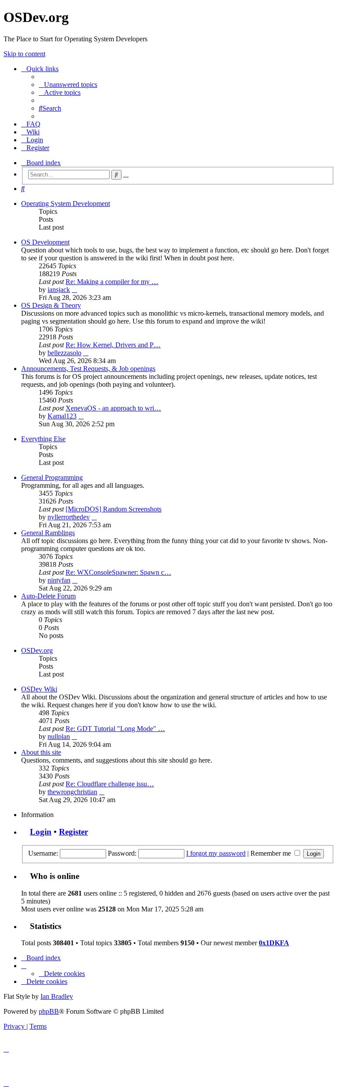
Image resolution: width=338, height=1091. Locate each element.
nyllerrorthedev (69, 517)
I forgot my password (216, 853)
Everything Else (43, 439)
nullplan (59, 736)
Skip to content (24, 54)
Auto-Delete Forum (48, 596)
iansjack (59, 289)
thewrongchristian (72, 792)
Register (73, 831)
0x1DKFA (274, 943)
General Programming (52, 477)
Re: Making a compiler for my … (112, 281)
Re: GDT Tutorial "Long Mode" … (115, 728)
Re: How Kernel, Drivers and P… (113, 345)
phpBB (49, 1011)
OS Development (45, 242)
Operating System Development (65, 203)
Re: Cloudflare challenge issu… (110, 784)
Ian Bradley (56, 996)
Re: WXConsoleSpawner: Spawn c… (118, 572)
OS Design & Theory (51, 305)
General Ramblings (48, 532)
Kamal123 (62, 416)
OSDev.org (37, 650)
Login (40, 831)
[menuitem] (68, 84)
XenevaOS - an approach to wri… (113, 408)
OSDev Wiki (39, 689)
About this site (41, 752)
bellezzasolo (64, 352)
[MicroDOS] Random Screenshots (114, 509)
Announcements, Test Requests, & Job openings (88, 368)
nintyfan (59, 580)
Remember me (271, 853)
